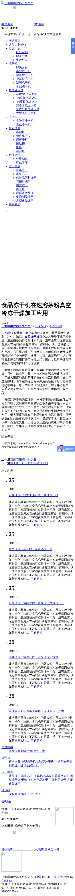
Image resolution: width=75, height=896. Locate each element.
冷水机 (13, 116)
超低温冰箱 (16, 90)
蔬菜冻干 (22, 170)
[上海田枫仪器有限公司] (17, 3)
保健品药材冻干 (26, 177)
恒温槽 (20, 143)
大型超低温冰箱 (26, 113)
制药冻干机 (23, 82)
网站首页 (14, 40)
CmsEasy (6, 880)
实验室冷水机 (24, 120)
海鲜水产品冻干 (26, 192)
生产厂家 (22, 59)
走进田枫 (14, 48)
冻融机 (20, 132)
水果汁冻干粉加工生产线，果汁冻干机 (33, 495)
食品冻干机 (23, 86)
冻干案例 (14, 166)
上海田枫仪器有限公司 (16, 326)
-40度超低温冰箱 (26, 94)
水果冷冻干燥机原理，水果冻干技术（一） (36, 603)
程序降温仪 (23, 135)
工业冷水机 (23, 124)
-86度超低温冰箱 (26, 101)
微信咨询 (7, 24)
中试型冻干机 (24, 78)
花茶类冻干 (23, 181)
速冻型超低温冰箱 (27, 109)
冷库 (19, 147)
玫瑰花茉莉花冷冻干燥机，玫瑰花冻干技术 (36, 711)
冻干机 (13, 63)
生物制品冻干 (24, 196)
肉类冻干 (22, 185)
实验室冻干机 (24, 75)
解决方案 (22, 56)
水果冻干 (22, 173)
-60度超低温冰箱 (26, 97)
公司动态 (22, 158)
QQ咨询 (39, 24)
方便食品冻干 (24, 200)
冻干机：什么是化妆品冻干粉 (29, 463)
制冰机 (20, 151)
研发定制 (22, 52)
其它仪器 (14, 128)
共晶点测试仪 (17, 44)
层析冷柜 (22, 139)
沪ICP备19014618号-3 (45, 876)
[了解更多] (36, 524)
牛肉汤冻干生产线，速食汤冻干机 (30, 549)
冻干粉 (20, 189)
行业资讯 (14, 154)
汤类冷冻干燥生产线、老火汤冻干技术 (33, 657)
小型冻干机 (23, 71)
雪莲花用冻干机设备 (23, 459)
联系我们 (14, 204)
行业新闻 (22, 162)
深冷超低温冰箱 (26, 105)
